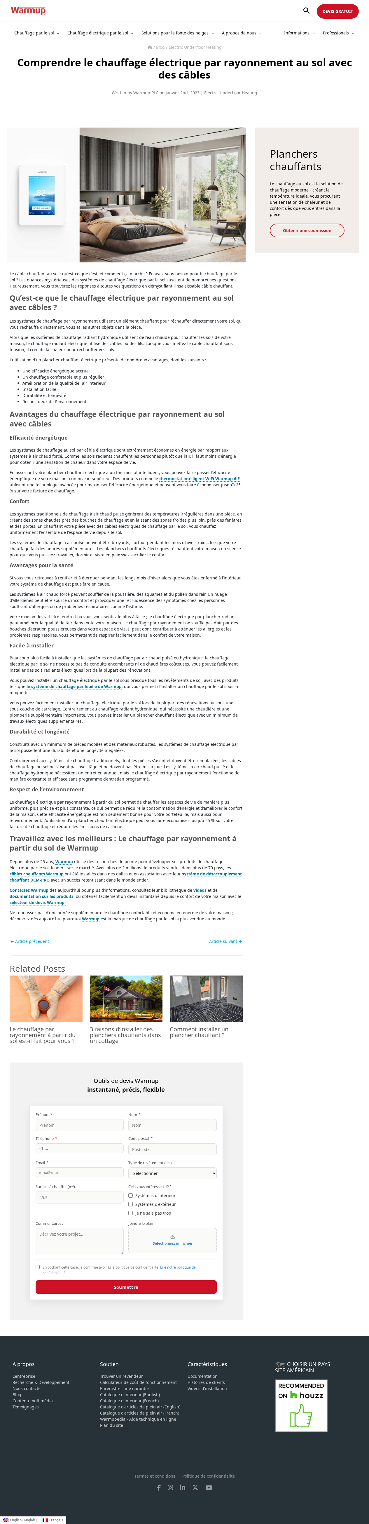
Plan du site (111, 1425)
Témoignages (26, 1407)
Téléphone (46, 1138)
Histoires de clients (206, 1382)
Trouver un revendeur (121, 1376)
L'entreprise (24, 1376)
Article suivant (225, 941)
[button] (306, 11)
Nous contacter (27, 1388)
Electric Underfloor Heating (195, 47)
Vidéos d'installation (207, 1388)
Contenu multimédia (33, 1400)
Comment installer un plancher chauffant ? (199, 1032)
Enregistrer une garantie (124, 1388)
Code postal (140, 1138)
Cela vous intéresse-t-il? (150, 1186)
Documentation (203, 1376)
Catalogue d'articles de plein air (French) (139, 1413)
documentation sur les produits (42, 896)
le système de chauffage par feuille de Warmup (74, 686)
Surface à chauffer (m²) (55, 1186)
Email (42, 1162)
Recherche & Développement (41, 1382)
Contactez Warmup (29, 890)
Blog (161, 47)
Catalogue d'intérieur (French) (129, 1400)
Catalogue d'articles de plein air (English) (140, 1407)
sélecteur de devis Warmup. (38, 902)
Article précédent (29, 941)
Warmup (64, 861)
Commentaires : (49, 1223)
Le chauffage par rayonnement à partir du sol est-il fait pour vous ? (43, 1035)
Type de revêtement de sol (151, 1162)
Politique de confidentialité (208, 1476)
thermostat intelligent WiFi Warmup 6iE (199, 478)
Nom (134, 1114)
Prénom (44, 1114)
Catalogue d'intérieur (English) (130, 1394)
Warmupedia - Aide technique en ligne (138, 1419)
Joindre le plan (140, 1223)
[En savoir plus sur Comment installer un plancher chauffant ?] (206, 998)
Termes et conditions (154, 1476)
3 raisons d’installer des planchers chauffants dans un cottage (125, 1035)
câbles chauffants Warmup (37, 874)
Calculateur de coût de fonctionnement (138, 1382)
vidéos (200, 890)
